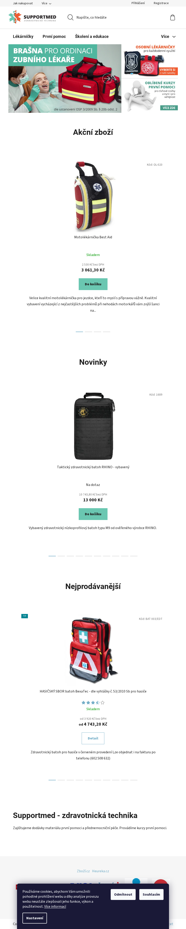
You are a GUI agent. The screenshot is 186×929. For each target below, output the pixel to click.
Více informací (55, 906)
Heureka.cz (100, 871)
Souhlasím (151, 894)
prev (16, 244)
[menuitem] (23, 36)
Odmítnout (123, 894)
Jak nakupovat (23, 3)
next (169, 244)
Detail (93, 738)
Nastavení (34, 918)
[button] (22, 79)
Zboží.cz (83, 871)
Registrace (161, 3)
